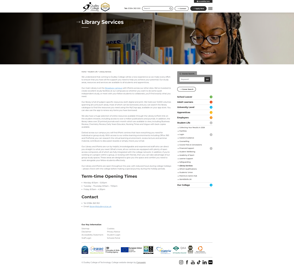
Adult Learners (185, 102)
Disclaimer (86, 232)
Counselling (184, 141)
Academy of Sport (186, 155)
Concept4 (141, 262)
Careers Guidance (186, 138)
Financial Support (186, 148)
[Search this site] (170, 8)
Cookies (110, 229)
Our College (183, 185)
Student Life (93, 72)
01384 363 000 (132, 8)
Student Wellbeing (187, 152)
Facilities (183, 131)
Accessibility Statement (92, 235)
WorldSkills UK (185, 179)
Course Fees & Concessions (190, 145)
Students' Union (186, 172)
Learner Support (186, 159)
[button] (210, 8)
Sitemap (85, 229)
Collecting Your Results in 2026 (192, 128)
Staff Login (86, 238)
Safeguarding (185, 162)
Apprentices (183, 112)
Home (84, 72)
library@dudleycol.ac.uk (100, 206)
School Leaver (184, 97)
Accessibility (204, 1)
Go (207, 79)
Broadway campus (113, 88)
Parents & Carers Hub (188, 176)
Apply (199, 8)
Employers (183, 117)
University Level (185, 107)
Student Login (113, 235)
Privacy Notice (113, 232)
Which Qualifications (188, 169)
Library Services (186, 166)
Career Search (187, 89)
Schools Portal (113, 238)
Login (181, 134)
